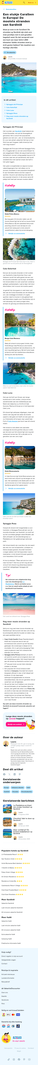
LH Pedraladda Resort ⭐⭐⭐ (12, 854)
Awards (4, 996)
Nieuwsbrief (5, 982)
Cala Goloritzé (11, 107)
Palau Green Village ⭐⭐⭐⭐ (12, 872)
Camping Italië (6, 939)
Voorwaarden (8, 1048)
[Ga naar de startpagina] (7, 2)
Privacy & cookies (20, 1048)
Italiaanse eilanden (18, 787)
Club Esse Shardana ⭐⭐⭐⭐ (12, 894)
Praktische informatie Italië (11, 943)
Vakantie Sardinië (7, 903)
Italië (28, 787)
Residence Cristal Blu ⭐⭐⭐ (11, 881)
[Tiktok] (8, 1060)
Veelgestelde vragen (8, 960)
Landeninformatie (7, 978)
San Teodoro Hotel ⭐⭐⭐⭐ (11, 859)
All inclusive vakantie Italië (10, 930)
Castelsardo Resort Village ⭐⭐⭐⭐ (14, 885)
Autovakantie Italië (8, 934)
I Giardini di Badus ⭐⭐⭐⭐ (11, 868)
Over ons (4, 992)
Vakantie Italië (6, 921)
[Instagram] (14, 1060)
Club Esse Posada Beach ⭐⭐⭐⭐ (13, 890)
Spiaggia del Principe (14, 104)
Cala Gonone (13, 421)
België (19, 1051)
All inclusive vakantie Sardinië (11, 912)
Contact (4, 964)
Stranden (15, 791)
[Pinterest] (24, 1060)
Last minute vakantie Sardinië (12, 908)
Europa (6, 787)
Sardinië (18, 131)
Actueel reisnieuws (8, 974)
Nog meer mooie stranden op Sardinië (17, 117)
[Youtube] (29, 1060)
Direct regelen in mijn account (12, 956)
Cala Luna (10, 110)
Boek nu (31, 2)
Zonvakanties (11, 9)
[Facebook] (19, 1060)
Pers (3, 1003)
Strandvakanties (26, 791)
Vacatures (5, 1000)
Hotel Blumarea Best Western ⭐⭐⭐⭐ (15, 863)
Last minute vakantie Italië (10, 925)
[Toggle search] (24, 2)
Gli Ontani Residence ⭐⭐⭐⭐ (12, 877)
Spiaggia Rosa (11, 113)
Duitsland (31, 1048)
